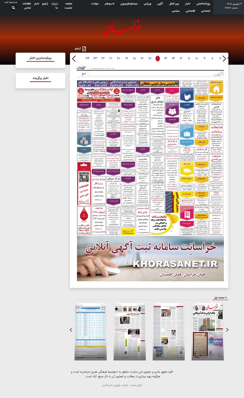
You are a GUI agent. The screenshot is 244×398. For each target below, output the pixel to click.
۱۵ (157, 58)
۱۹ (126, 58)
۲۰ (118, 58)
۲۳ (95, 58)
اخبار (187, 4)
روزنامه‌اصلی (203, 4)
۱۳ (173, 58)
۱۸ (134, 58)
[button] (224, 58)
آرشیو (45, 4)
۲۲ (103, 58)
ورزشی (147, 4)
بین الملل (174, 4)
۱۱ (189, 58)
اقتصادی (190, 11)
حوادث (95, 4)
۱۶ (149, 58)
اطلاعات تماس (26, 6)
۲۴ (87, 58)
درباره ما (54, 6)
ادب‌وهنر (109, 4)
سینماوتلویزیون (129, 4)
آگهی (160, 4)
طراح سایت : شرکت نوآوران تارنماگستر (122, 385)
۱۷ (142, 58)
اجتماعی (205, 11)
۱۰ (196, 58)
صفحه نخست (68, 6)
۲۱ (110, 58)
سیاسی (176, 11)
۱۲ (181, 58)
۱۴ (165, 58)
